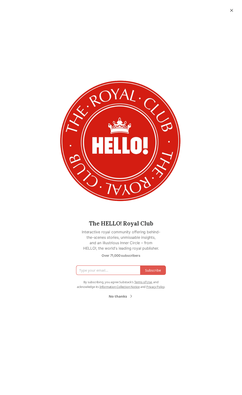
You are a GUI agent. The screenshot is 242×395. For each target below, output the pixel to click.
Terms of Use (143, 282)
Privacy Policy (155, 287)
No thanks (118, 296)
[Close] (231, 10)
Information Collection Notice (119, 287)
